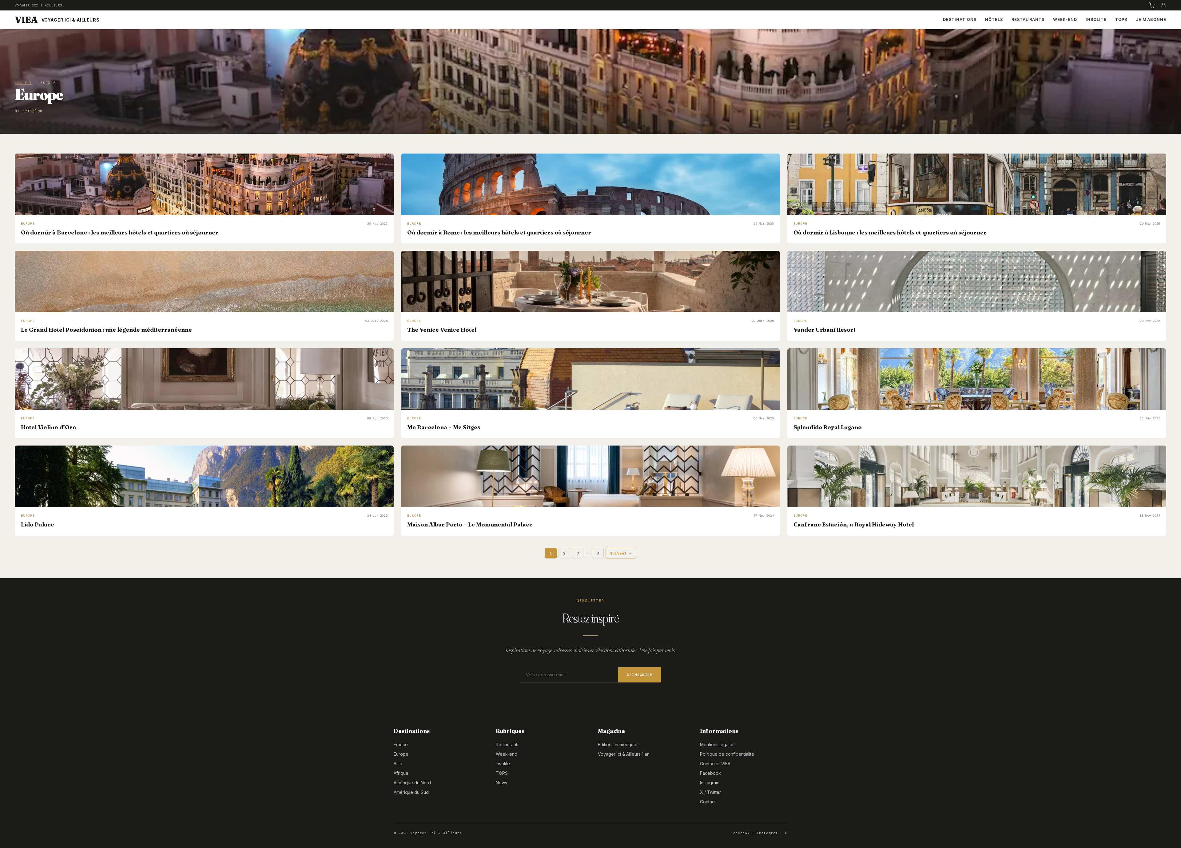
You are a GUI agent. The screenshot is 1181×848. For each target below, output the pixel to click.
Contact (708, 801)
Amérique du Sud (411, 792)
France (401, 744)
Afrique (401, 773)
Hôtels (994, 19)
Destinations (959, 19)
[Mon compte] (1163, 5)
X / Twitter (710, 792)
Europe (401, 754)
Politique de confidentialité (727, 754)
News (501, 782)
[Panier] (1152, 5)
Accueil (24, 83)
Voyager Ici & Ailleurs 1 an (624, 754)
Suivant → (620, 553)
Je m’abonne (1151, 19)
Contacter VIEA (715, 763)
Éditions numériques (618, 744)
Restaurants (1028, 19)
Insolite (1096, 19)
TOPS (502, 773)
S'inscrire (640, 674)
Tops (1121, 19)
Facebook (710, 773)
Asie (398, 763)
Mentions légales (717, 744)
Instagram (709, 782)
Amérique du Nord (412, 782)
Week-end (1065, 19)
